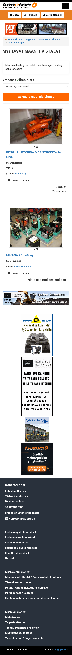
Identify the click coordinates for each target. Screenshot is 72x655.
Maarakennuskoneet (17, 572)
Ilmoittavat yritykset (17, 553)
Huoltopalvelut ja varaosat (21, 547)
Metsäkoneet (13, 617)
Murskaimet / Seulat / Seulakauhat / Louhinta (33, 577)
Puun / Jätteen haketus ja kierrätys (26, 587)
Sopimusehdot (14, 506)
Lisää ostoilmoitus (16, 542)
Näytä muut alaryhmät (37, 96)
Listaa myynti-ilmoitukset (20, 532)
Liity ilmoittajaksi (15, 491)
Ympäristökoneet (15, 622)
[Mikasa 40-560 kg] (36, 226)
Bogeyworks (61, 649)
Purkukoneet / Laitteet (19, 592)
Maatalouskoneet (15, 612)
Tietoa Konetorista (16, 496)
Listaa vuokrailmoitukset (20, 537)
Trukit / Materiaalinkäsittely (22, 627)
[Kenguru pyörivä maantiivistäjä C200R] (36, 126)
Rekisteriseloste (15, 501)
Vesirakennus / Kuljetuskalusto (24, 638)
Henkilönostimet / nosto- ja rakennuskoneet (32, 598)
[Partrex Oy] (36, 29)
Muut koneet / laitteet (18, 632)
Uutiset (9, 558)
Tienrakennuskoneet (18, 582)
